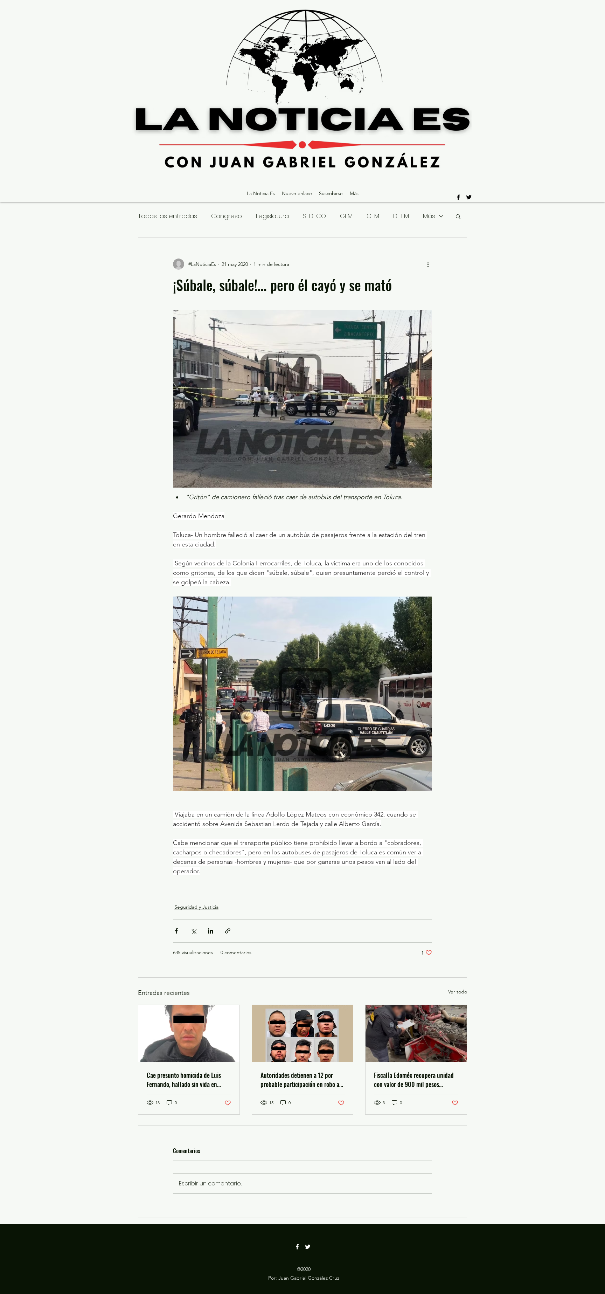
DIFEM (401, 216)
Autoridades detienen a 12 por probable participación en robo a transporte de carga (299, 1080)
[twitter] (468, 197)
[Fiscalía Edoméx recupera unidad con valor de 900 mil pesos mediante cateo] (416, 1033)
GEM (346, 216)
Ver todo (457, 992)
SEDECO (314, 216)
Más (429, 216)
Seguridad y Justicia (196, 907)
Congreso (226, 216)
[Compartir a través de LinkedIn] (210, 931)
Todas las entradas (167, 216)
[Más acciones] (428, 264)
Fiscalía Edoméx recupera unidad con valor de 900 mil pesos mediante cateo (414, 1080)
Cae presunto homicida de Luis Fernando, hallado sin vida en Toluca (184, 1080)
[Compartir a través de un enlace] (227, 931)
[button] (458, 216)
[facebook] (458, 197)
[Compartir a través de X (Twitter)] (193, 931)
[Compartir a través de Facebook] (176, 931)
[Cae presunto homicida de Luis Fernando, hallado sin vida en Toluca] (188, 1033)
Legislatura (272, 216)
